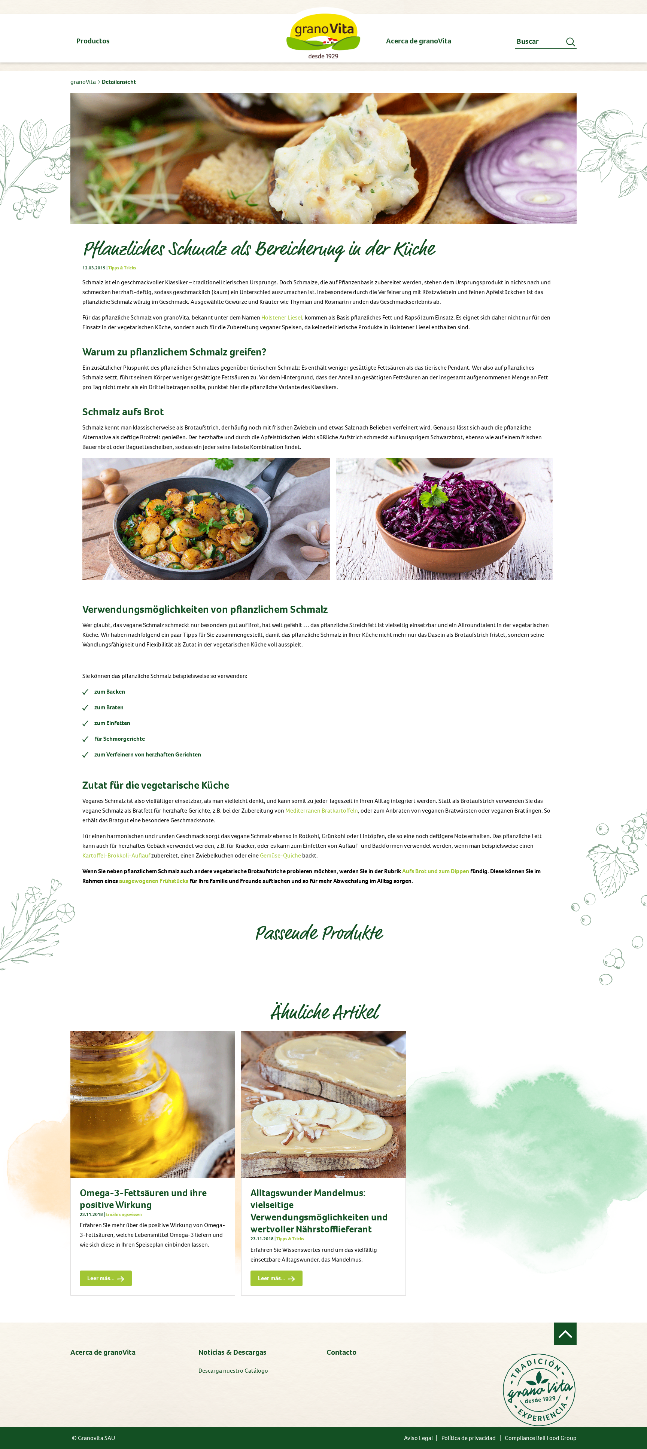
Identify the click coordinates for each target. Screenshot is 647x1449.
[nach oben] (565, 1334)
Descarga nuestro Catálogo (233, 1371)
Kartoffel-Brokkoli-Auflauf (116, 855)
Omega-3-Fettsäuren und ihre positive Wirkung (143, 1198)
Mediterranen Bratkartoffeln (321, 810)
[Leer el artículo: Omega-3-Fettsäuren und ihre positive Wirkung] (152, 1104)
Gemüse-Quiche (280, 855)
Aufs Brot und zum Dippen (435, 871)
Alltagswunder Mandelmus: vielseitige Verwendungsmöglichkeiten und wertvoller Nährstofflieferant (319, 1211)
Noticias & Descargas (232, 1352)
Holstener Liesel (281, 317)
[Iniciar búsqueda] (571, 42)
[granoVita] (323, 35)
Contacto (341, 1352)
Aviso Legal (418, 1438)
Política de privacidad (468, 1438)
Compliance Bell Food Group (541, 1438)
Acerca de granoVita (103, 1352)
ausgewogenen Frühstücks (153, 881)
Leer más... (97, 1276)
